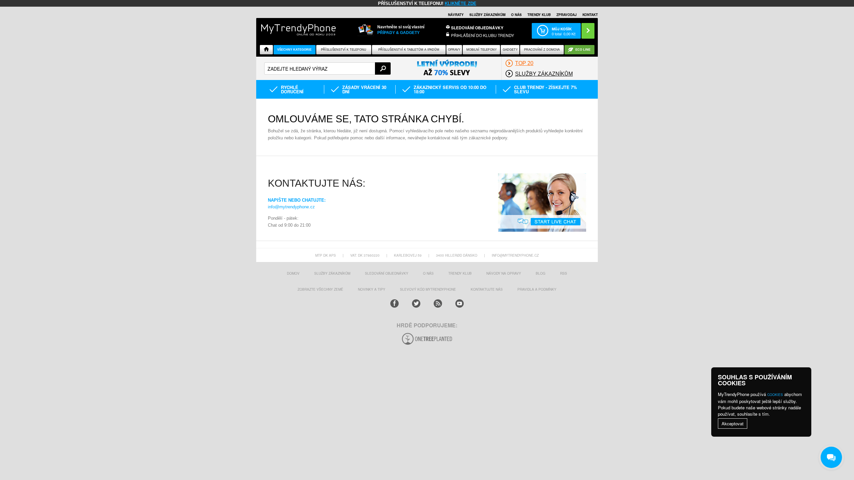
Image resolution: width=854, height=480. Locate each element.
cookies (775, 394)
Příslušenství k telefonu (343, 49)
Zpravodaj (566, 14)
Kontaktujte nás (487, 289)
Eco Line (582, 49)
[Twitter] (416, 303)
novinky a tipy (371, 289)
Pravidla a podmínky (536, 289)
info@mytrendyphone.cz (291, 206)
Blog (540, 273)
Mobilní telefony (481, 49)
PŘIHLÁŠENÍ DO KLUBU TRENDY (482, 35)
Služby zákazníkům (487, 14)
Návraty (456, 14)
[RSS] (438, 303)
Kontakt (590, 14)
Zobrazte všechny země (320, 289)
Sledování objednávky (477, 28)
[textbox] (327, 68)
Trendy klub (539, 14)
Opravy (454, 49)
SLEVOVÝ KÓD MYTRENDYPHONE (428, 289)
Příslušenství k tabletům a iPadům (408, 49)
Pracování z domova (542, 49)
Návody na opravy (503, 273)
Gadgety (510, 49)
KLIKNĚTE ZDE (460, 3)
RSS (563, 273)
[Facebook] (394, 303)
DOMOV (293, 273)
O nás (516, 14)
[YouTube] (459, 303)
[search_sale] (447, 68)
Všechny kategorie (294, 49)
